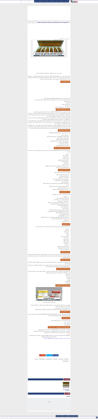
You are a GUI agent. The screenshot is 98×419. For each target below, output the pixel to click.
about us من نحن (65, 416)
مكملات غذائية (61, 1)
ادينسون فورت (66, 359)
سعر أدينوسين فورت (42, 359)
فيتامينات (36, 359)
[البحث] (21, 1)
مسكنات (36, 1)
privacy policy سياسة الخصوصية (73, 416)
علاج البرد (56, 1)
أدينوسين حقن (55, 359)
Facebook (56, 355)
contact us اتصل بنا (58, 416)
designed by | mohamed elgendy (5, 418)
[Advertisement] (49, 13)
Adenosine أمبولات (65, 361)
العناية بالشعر (46, 1)
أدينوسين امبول (61, 359)
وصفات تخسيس (51, 1)
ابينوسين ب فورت (67, 321)
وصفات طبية (66, 1)
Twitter (50, 355)
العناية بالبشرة (41, 1)
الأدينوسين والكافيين (49, 359)
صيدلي (55, 79)
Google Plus (43, 355)
